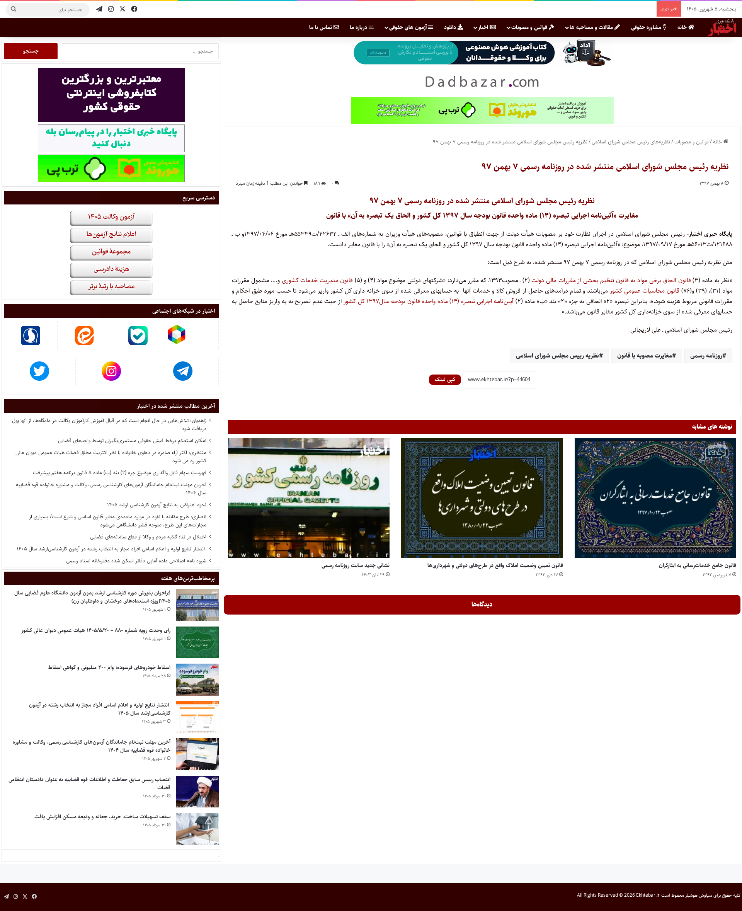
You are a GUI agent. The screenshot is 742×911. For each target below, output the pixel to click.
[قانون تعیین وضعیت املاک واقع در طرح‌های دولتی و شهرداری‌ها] (482, 498)
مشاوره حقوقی (647, 27)
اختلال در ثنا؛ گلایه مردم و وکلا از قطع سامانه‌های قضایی (148, 537)
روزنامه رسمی (706, 356)
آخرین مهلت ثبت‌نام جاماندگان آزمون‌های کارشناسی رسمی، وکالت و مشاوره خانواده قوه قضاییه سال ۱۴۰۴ (111, 488)
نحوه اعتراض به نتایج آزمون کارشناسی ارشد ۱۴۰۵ (156, 505)
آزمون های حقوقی (408, 27)
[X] (122, 9)
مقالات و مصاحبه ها (592, 27)
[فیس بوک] (134, 9)
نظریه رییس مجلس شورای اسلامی (557, 356)
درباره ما (359, 27)
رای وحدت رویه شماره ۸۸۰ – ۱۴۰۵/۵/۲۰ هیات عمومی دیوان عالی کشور (95, 630)
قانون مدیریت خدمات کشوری (317, 280)
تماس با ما (321, 27)
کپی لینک (445, 379)
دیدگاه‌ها (482, 604)
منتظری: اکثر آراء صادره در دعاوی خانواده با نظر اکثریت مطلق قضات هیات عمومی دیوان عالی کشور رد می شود (110, 456)
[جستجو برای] (13, 10)
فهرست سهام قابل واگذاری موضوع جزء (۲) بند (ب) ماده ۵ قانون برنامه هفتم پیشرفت (119, 472)
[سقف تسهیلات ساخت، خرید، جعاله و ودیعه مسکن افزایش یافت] (197, 829)
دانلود (451, 27)
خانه (682, 27)
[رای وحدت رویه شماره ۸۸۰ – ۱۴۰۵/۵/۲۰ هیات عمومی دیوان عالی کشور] (197, 643)
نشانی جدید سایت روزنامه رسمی (356, 565)
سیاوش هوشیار (698, 895)
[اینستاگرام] (111, 9)
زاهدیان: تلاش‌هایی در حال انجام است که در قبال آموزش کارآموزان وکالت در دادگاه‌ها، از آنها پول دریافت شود (109, 424)
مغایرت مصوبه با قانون (644, 356)
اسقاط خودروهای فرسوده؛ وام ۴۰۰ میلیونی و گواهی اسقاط (109, 667)
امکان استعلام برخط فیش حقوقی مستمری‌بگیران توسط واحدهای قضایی (132, 440)
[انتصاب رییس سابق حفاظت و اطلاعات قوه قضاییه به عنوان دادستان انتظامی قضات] (197, 792)
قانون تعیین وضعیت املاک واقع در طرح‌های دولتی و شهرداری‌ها (495, 565)
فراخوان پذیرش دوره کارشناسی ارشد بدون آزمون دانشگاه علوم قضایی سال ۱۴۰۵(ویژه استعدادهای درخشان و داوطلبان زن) (92, 597)
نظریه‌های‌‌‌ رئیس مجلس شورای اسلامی (631, 142)
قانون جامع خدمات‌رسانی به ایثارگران (697, 565)
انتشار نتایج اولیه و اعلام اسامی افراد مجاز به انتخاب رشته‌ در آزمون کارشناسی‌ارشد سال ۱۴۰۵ (111, 549)
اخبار (484, 27)
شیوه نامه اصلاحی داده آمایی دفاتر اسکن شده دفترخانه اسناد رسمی (136, 561)
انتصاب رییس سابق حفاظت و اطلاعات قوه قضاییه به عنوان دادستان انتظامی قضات (89, 783)
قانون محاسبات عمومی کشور (644, 291)
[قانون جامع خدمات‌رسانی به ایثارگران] (655, 498)
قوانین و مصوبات (530, 27)
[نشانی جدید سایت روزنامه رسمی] (309, 498)
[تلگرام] (99, 9)
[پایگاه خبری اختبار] (722, 27)
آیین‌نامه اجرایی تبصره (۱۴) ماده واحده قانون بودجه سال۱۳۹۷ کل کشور (429, 301)
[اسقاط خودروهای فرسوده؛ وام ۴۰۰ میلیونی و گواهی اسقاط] (197, 680)
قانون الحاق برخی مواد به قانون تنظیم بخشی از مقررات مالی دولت (611, 280)
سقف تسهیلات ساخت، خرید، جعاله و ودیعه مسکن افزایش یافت (102, 816)
